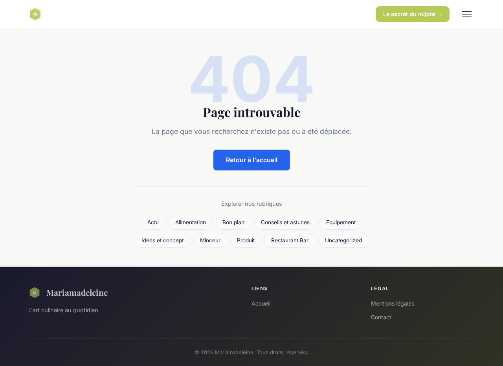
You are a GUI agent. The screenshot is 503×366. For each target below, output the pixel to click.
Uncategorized (343, 240)
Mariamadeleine (77, 292)
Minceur (210, 240)
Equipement (341, 222)
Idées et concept (162, 240)
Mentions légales (392, 303)
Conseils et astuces (285, 222)
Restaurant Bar (289, 240)
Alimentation (190, 222)
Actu (153, 222)
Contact (381, 317)
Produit (246, 240)
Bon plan (233, 222)
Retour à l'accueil (251, 160)
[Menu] (467, 14)
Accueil (261, 303)
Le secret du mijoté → (412, 14)
